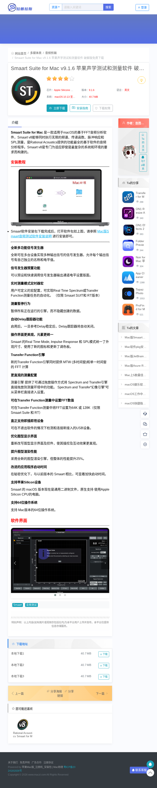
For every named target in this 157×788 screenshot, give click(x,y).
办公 (23, 20)
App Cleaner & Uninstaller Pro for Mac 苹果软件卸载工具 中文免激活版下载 (140, 275)
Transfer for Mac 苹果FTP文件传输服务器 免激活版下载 (141, 194)
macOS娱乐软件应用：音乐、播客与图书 (136, 384)
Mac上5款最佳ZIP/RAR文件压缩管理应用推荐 (136, 375)
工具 (90, 20)
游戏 (122, 20)
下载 (105, 654)
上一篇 (19, 693)
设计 (39, 20)
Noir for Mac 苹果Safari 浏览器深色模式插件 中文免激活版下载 (141, 259)
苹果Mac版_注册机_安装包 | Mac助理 (42, 767)
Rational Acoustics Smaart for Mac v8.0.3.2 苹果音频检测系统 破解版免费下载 (22, 734)
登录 (144, 7)
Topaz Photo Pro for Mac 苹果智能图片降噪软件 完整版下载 (140, 291)
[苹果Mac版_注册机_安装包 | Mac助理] (24, 7)
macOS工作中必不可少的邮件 (136, 394)
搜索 (108, 7)
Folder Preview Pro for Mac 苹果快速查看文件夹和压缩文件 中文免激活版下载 (140, 243)
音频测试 (31, 604)
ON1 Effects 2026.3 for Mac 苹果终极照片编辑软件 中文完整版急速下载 (140, 227)
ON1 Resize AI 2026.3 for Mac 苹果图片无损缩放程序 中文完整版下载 (140, 210)
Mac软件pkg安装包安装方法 (136, 346)
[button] (55, 595)
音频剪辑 (51, 52)
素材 (106, 20)
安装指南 (82, 108)
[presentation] (15, 563)
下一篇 (100, 693)
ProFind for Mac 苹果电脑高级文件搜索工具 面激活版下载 (140, 307)
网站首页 (10, 31)
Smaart (17, 604)
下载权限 (104, 108)
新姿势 (140, 20)
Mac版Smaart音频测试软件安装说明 (136, 337)
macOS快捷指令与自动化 (136, 403)
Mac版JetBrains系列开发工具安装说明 (136, 356)
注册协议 (48, 762)
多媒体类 (35, 52)
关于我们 (13, 762)
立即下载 (59, 108)
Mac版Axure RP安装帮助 (136, 365)
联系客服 (141, 770)
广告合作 (36, 762)
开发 (55, 20)
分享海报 (56, 691)
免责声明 (25, 762)
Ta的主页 (143, 144)
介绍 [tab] (15, 122)
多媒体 (72, 20)
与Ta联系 (143, 165)
